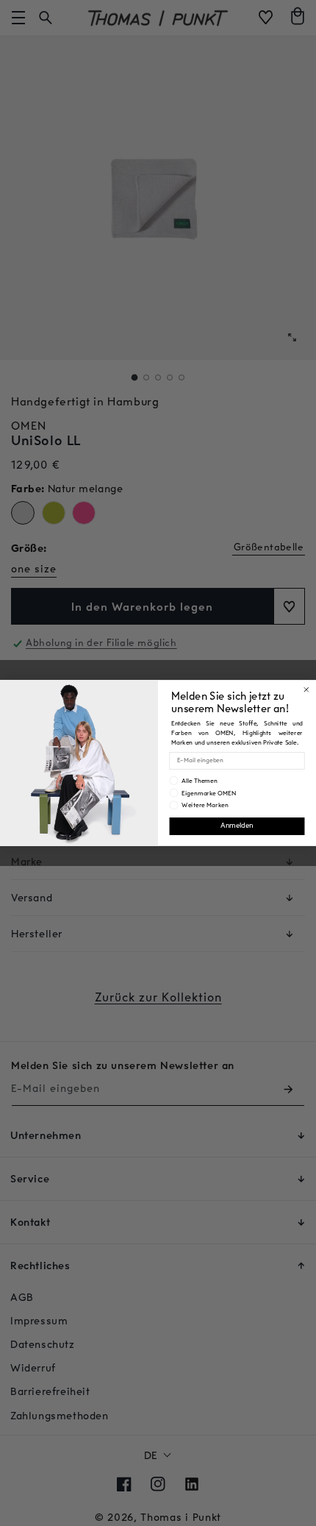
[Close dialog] (306, 689)
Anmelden (236, 826)
